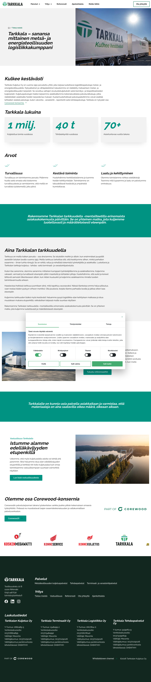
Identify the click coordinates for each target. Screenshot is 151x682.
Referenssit (70, 596)
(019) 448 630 (11, 592)
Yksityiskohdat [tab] (75, 324)
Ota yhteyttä (83, 596)
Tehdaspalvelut (77, 583)
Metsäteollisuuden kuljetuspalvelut (51, 583)
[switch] (63, 355)
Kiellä (44, 364)
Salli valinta (75, 364)
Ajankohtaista (98, 596)
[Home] (9, 28)
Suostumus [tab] (42, 324)
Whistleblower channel (103, 659)
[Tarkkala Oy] (14, 579)
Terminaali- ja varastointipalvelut (102, 583)
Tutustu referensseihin (97, 372)
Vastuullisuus (56, 596)
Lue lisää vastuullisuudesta (26, 478)
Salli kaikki (107, 364)
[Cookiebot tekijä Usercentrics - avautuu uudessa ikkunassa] (113, 317)
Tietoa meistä (41, 596)
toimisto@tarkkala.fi (13, 595)
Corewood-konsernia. (14, 103)
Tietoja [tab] (108, 324)
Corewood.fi (13, 518)
